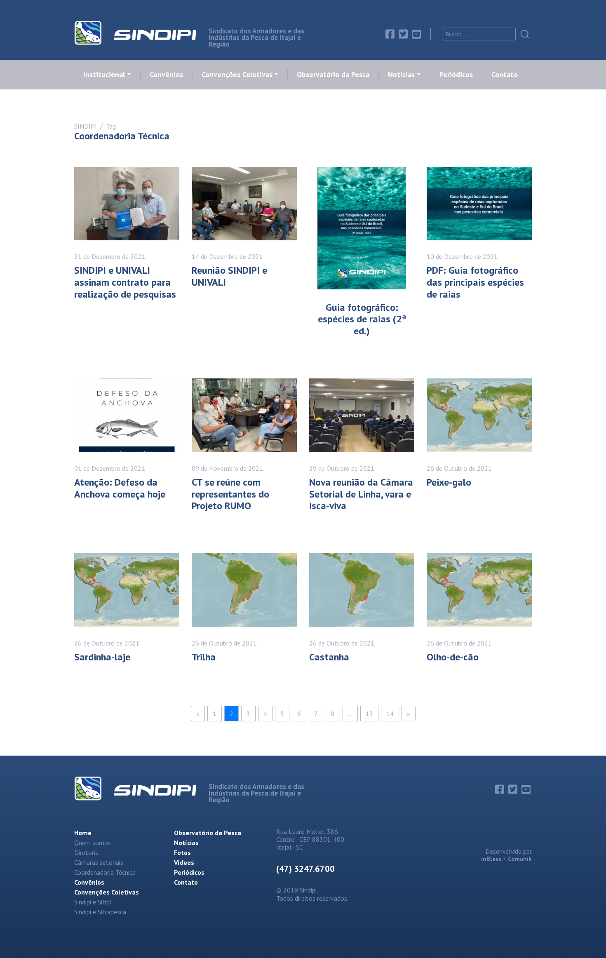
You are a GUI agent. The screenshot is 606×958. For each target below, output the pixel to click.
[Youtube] (416, 34)
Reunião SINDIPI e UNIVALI (229, 276)
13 (369, 713)
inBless (491, 859)
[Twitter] (403, 34)
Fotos (182, 852)
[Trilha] (244, 590)
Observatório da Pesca (333, 74)
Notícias (401, 74)
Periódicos (456, 74)
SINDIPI (85, 126)
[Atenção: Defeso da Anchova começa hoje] (126, 415)
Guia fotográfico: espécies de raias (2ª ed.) (362, 319)
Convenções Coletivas (237, 74)
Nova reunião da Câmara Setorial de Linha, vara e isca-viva (361, 494)
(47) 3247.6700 (305, 868)
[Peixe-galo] (479, 415)
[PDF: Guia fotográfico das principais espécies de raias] (479, 204)
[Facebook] (390, 34)
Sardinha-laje (102, 656)
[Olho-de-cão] (479, 590)
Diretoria (86, 852)
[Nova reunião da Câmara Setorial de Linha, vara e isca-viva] (361, 415)
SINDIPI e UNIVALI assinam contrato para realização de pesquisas (125, 282)
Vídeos (184, 862)
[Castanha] (361, 590)
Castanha (329, 656)
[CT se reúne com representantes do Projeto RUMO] (244, 415)
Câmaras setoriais (98, 862)
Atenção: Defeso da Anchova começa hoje (119, 488)
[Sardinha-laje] (126, 590)
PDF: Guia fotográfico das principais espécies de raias (475, 282)
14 (390, 713)
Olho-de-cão (453, 656)
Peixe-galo (449, 482)
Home (83, 833)
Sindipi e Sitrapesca (100, 912)
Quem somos (92, 842)
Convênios (166, 74)
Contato (504, 74)
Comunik (520, 859)
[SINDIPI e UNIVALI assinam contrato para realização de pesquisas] (126, 204)
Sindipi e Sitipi (92, 902)
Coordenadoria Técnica (105, 872)
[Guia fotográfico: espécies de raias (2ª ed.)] (361, 228)
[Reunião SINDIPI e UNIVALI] (244, 204)
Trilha (204, 656)
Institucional (104, 74)
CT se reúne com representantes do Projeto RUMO (230, 494)
